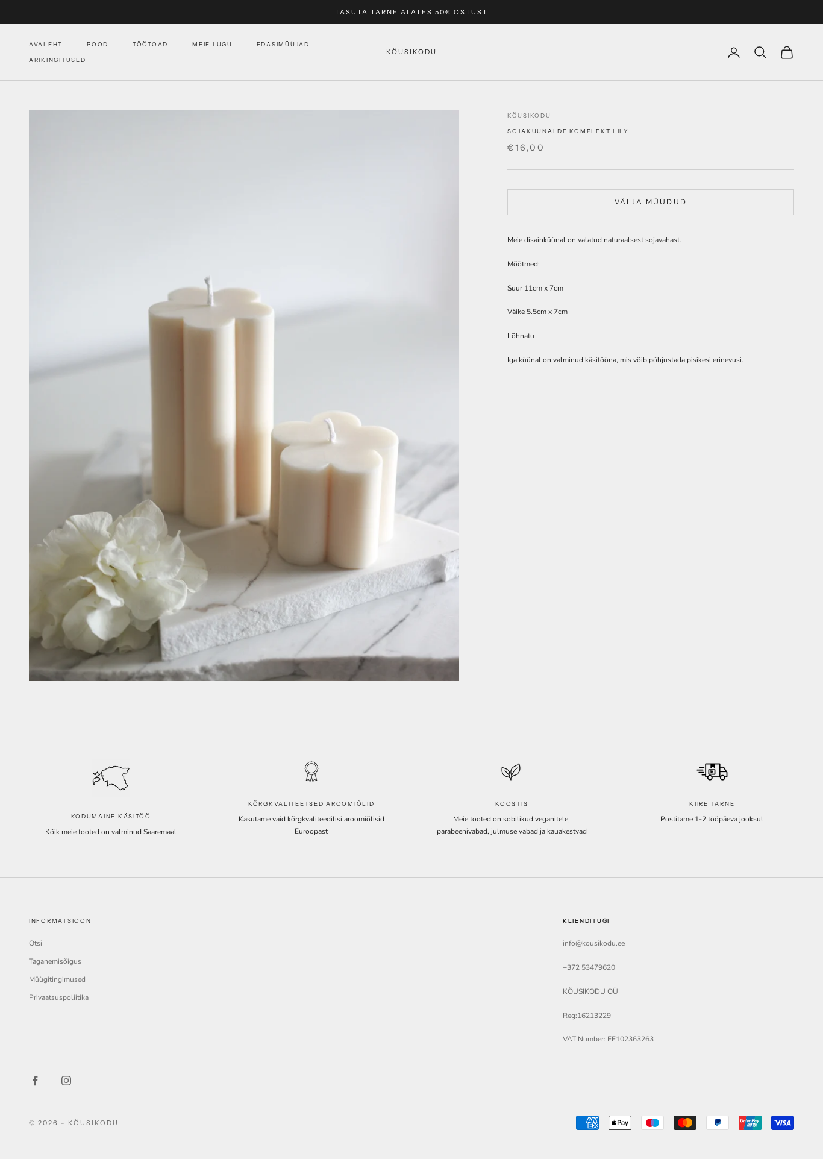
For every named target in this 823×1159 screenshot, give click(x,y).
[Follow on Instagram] (66, 1081)
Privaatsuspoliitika (59, 997)
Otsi (35, 943)
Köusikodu (529, 115)
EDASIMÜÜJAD (283, 44)
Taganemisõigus (55, 961)
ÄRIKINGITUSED (57, 60)
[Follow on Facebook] (35, 1081)
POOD (97, 44)
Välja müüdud (651, 201)
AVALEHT (46, 44)
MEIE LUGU (212, 44)
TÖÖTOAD (150, 44)
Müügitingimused (57, 979)
